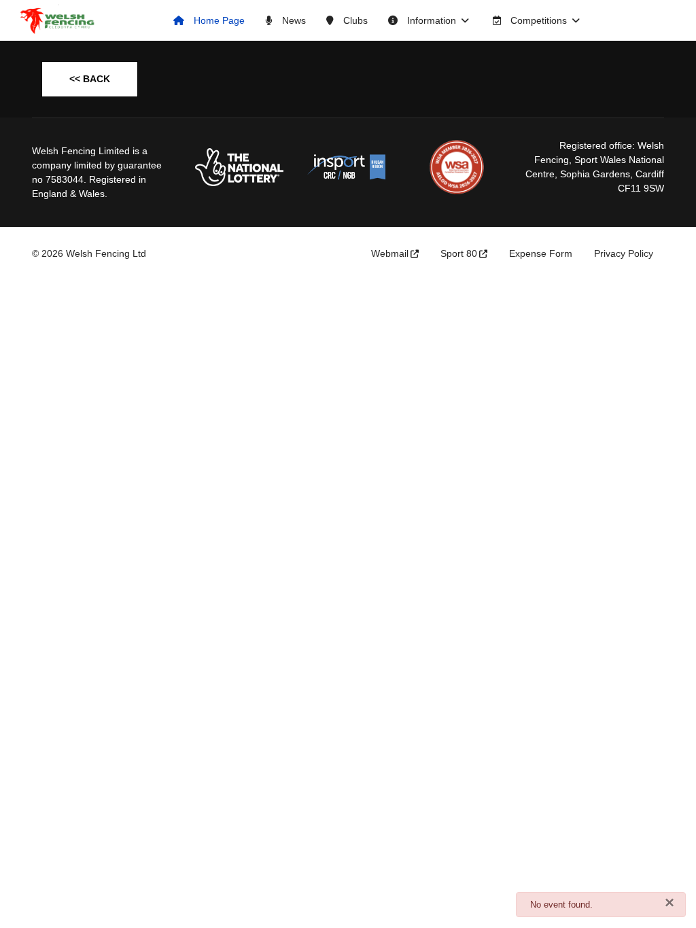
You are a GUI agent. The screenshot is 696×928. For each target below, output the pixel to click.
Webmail (389, 253)
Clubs (354, 20)
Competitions (537, 20)
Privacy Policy (623, 253)
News (292, 20)
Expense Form (540, 253)
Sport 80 (458, 253)
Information (430, 20)
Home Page (218, 20)
